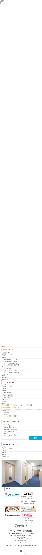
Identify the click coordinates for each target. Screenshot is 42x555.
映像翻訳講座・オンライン (11, 359)
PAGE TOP (39, 545)
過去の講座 (7, 398)
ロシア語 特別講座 (7, 396)
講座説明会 (5, 346)
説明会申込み (5, 450)
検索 (35, 438)
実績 (5, 433)
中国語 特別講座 (6, 368)
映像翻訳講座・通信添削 (10, 361)
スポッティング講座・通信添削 (12, 363)
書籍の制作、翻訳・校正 (10, 429)
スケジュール (5, 356)
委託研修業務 (5, 410)
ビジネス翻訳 (7, 426)
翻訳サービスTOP (6, 424)
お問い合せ (5, 454)
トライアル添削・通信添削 (11, 372)
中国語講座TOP (6, 352)
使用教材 (6, 414)
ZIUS (21, 546)
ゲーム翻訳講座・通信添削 (11, 365)
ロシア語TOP (5, 385)
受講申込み (5, 452)
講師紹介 (4, 376)
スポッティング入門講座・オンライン (14, 370)
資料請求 (4, 447)
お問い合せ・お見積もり (10, 435)
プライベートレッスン (8, 367)
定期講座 (4, 357)
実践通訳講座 (7, 392)
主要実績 (6, 412)
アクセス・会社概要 (21, 553)
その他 (6, 374)
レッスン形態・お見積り (10, 416)
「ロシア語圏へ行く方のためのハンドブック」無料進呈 (17, 405)
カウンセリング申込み (8, 449)
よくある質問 (5, 456)
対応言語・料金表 (9, 431)
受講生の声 (5, 377)
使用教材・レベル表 (7, 354)
